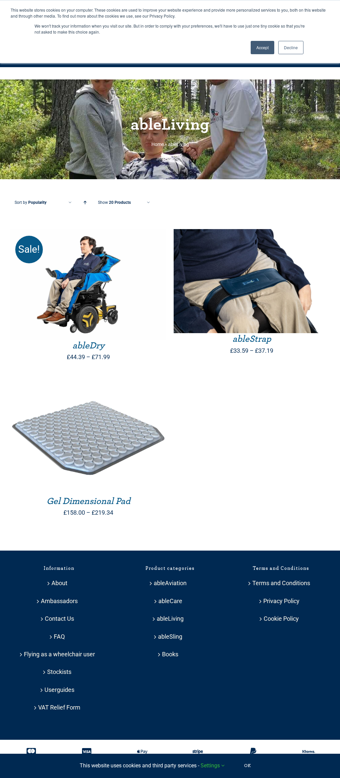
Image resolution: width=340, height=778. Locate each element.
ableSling (170, 636)
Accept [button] (262, 47)
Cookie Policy (281, 618)
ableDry (88, 345)
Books (170, 654)
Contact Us (59, 618)
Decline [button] (291, 47)
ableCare (170, 600)
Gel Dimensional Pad (88, 501)
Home (157, 144)
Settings (211, 765)
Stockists (59, 671)
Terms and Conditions (281, 583)
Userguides (59, 689)
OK (247, 765)
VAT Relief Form (59, 707)
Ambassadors (59, 600)
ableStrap (251, 339)
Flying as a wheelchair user (59, 654)
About (59, 583)
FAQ (59, 636)
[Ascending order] (84, 202)
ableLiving (170, 618)
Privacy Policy (281, 600)
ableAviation (170, 583)
